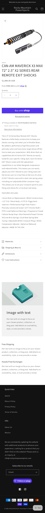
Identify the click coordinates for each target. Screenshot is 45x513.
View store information (13, 129)
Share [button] (7, 267)
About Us (8, 427)
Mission (8, 433)
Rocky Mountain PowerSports (18, 508)
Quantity (5, 90)
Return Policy (10, 401)
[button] (3, 9)
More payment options (22, 116)
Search (7, 396)
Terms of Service (11, 412)
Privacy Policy (10, 407)
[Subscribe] (36, 472)
